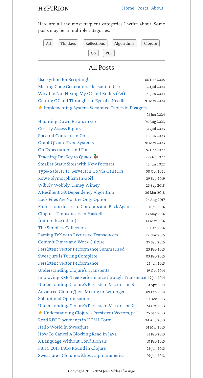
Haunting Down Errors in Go (67, 121)
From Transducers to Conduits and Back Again (84, 206)
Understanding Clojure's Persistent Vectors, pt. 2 (86, 305)
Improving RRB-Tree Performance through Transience (92, 277)
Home (128, 8)
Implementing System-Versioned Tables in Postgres (95, 107)
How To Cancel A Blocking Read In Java (77, 334)
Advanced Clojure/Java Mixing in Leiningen (82, 291)
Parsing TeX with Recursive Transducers (78, 234)
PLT (109, 52)
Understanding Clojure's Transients (73, 270)
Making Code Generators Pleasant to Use (79, 86)
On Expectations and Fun (63, 149)
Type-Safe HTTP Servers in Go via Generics (81, 171)
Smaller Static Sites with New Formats (76, 164)
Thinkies (68, 43)
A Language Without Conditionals (72, 341)
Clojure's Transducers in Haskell (70, 213)
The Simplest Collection (62, 227)
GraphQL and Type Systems (66, 142)
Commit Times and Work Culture (71, 242)
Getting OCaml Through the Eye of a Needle (81, 100)
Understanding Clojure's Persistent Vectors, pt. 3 (86, 284)
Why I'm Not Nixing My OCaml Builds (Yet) (81, 93)
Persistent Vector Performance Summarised (81, 249)
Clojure (150, 43)
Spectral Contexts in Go (61, 135)
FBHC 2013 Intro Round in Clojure (72, 348)
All (48, 43)
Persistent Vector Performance (68, 263)
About (157, 8)
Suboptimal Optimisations (64, 298)
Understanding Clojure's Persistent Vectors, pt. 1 (91, 312)
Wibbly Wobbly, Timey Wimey (69, 185)
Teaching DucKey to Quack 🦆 (68, 157)
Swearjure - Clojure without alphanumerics (81, 355)
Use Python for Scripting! (63, 79)
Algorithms (124, 43)
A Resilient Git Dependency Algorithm (76, 192)
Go (93, 52)
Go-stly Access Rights (59, 128)
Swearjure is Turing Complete (67, 256)
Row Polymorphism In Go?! (65, 178)
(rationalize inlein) (57, 220)
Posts (142, 8)
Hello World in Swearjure (63, 327)
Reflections (95, 43)
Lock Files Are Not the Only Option (73, 199)
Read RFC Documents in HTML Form (75, 320)
